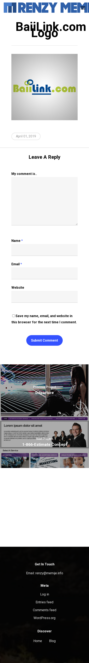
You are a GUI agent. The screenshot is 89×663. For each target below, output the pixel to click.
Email (16, 264)
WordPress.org (44, 618)
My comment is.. (24, 174)
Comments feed (44, 610)
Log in (44, 594)
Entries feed (44, 602)
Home (37, 641)
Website (17, 288)
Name (17, 241)
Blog (52, 641)
